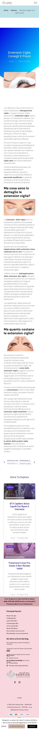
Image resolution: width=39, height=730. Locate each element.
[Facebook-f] (15, 682)
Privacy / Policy (24, 710)
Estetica (14, 10)
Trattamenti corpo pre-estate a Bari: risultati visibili (19, 566)
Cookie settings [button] (16, 726)
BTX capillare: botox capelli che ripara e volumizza (19, 507)
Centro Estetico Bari (17, 704)
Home (6, 10)
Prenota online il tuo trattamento (19, 604)
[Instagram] (20, 682)
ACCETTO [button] (32, 726)
